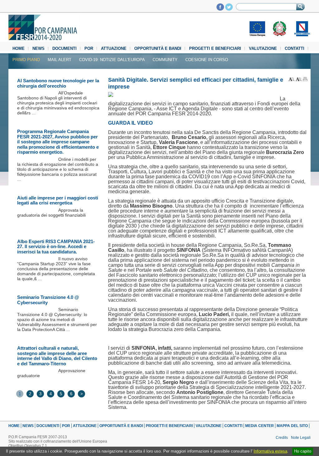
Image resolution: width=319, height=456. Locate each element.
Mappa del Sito (292, 426)
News (38, 48)
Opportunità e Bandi (157, 48)
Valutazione (263, 48)
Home (18, 48)
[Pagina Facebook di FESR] (220, 9)
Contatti (294, 48)
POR (88, 48)
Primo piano (26, 59)
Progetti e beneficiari (215, 48)
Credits (282, 437)
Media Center (259, 426)
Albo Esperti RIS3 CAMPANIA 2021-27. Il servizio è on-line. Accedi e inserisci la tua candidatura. (56, 246)
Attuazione (113, 48)
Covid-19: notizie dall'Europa (112, 59)
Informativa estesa (270, 451)
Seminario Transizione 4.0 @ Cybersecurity (48, 300)
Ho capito (302, 451)
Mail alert (59, 59)
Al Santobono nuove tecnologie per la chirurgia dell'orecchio (58, 83)
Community (165, 59)
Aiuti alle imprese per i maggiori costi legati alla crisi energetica (57, 200)
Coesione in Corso (206, 59)
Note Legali (301, 437)
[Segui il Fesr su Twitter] (229, 9)
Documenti (64, 48)
